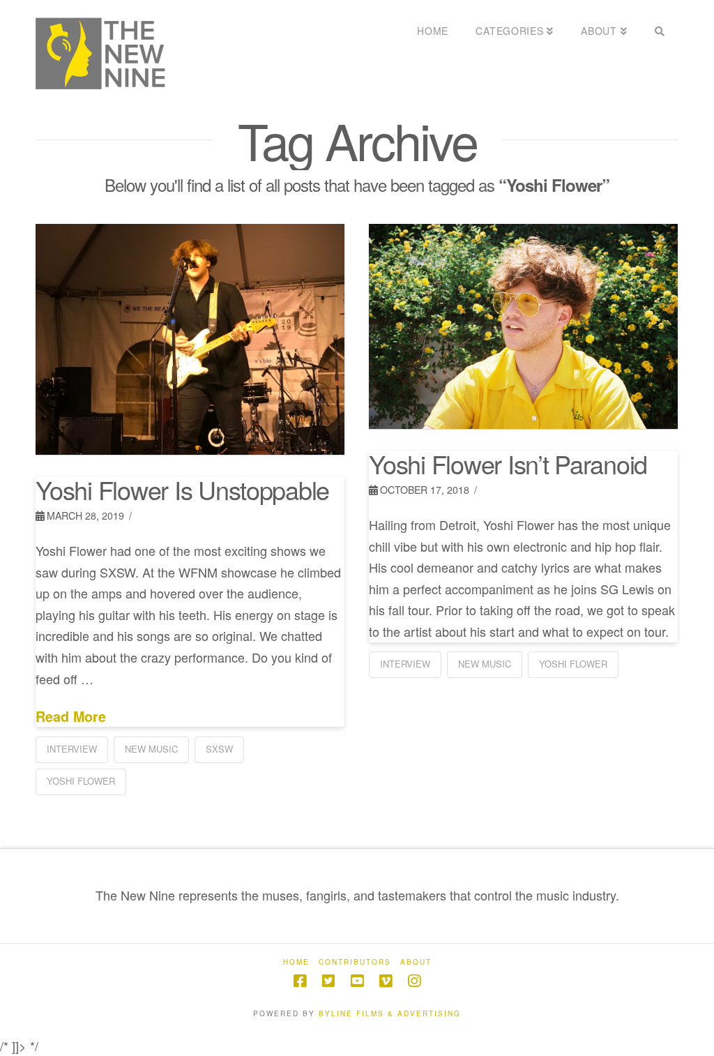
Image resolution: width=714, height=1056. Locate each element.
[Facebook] (300, 981)
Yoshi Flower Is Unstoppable (182, 489)
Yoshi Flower (81, 780)
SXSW (219, 748)
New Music (151, 748)
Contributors (355, 962)
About (416, 962)
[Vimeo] (385, 981)
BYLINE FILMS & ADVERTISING (390, 1013)
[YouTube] (357, 981)
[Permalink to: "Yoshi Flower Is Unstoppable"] (190, 339)
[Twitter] (328, 981)
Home (296, 962)
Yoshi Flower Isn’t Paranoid (508, 463)
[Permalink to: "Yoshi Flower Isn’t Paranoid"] (523, 327)
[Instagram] (414, 981)
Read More (71, 716)
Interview (72, 748)
